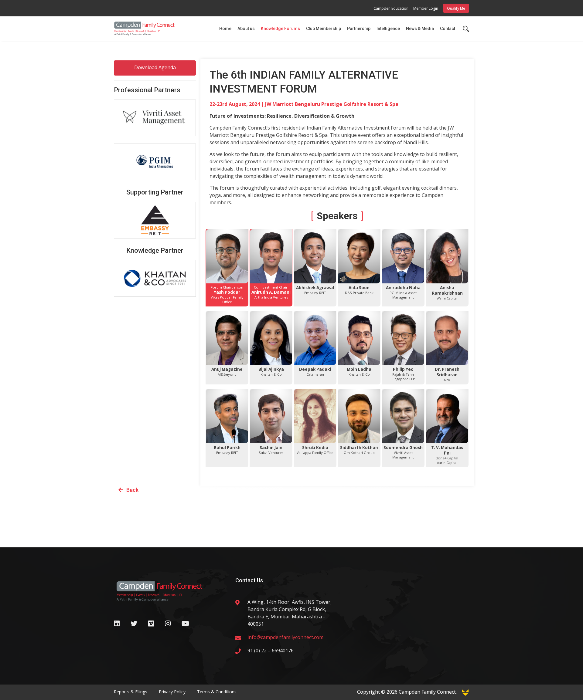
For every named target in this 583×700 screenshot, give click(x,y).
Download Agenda (155, 67)
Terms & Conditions (217, 692)
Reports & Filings (130, 692)
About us (246, 28)
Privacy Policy (172, 692)
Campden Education (390, 8)
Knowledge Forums (280, 28)
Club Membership (323, 28)
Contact (447, 28)
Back (132, 490)
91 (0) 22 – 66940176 (270, 650)
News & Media (420, 28)
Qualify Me (456, 8)
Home (225, 28)
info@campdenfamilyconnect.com (285, 637)
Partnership (358, 28)
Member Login (425, 8)
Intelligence (388, 28)
